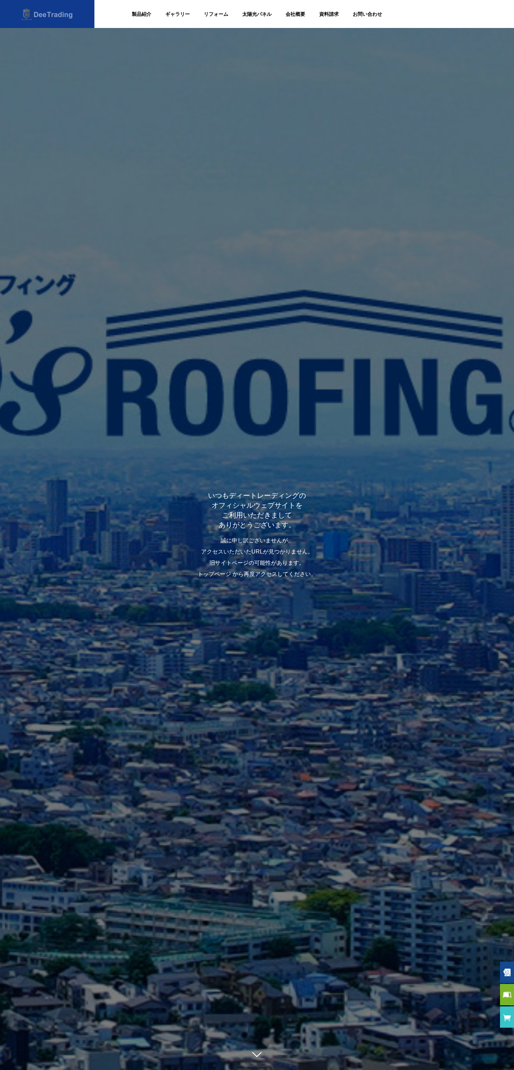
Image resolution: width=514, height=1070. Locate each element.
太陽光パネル (257, 14)
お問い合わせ (367, 14)
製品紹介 (141, 14)
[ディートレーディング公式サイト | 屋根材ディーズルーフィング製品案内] (47, 14)
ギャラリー (177, 14)
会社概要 (295, 14)
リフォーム (216, 14)
